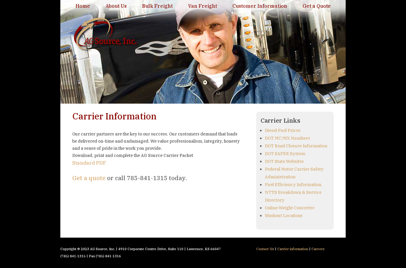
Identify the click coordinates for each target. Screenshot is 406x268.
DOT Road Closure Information (296, 146)
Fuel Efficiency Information (293, 184)
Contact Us (265, 249)
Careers (318, 249)
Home (82, 6)
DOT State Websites (284, 161)
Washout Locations (284, 215)
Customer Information (259, 6)
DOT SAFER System (285, 153)
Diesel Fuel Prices (282, 130)
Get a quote (89, 178)
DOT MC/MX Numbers (287, 138)
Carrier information (292, 249)
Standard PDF (89, 163)
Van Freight (202, 6)
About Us (116, 6)
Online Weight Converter (289, 208)
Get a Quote (317, 6)
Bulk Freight (157, 6)
